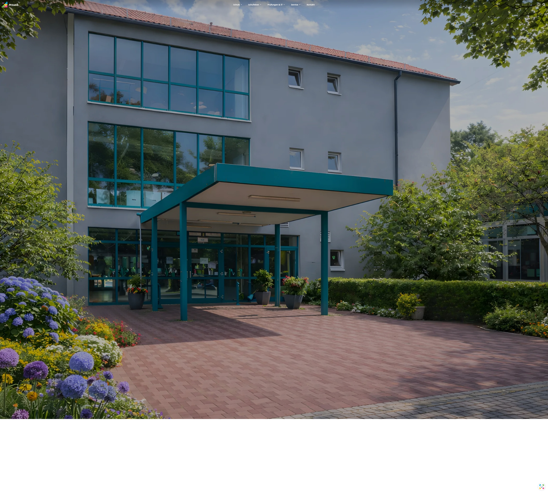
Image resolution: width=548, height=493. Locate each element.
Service (294, 4)
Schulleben (253, 4)
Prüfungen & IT (275, 4)
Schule (236, 4)
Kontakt (311, 4)
